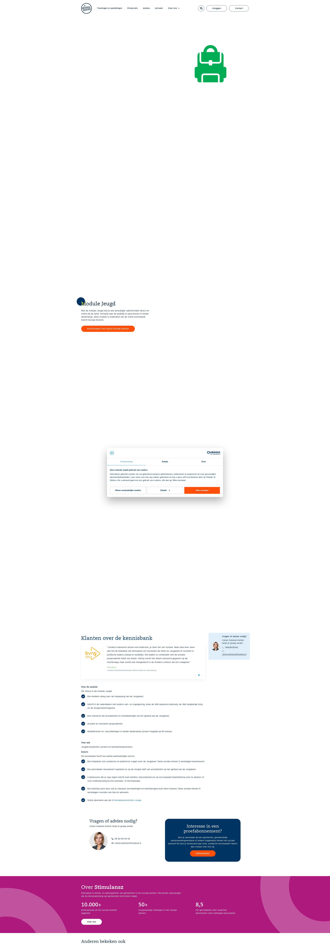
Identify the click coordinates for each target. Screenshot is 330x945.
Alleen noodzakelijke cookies (128, 490)
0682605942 (231, 647)
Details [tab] (165, 461)
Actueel (159, 8)
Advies (146, 8)
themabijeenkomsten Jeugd (127, 800)
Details (163, 490)
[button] (201, 8)
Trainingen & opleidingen (109, 8)
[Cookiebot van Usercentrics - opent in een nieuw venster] (209, 453)
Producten (132, 8)
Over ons (172, 8)
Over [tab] (203, 461)
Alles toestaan (202, 490)
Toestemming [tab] (126, 461)
